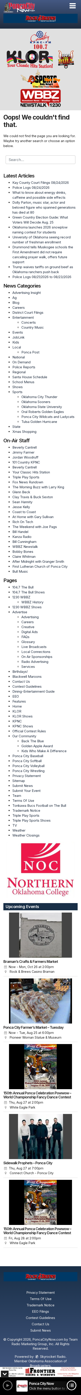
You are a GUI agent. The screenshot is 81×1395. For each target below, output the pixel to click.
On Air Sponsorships (36, 657)
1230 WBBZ (21, 597)
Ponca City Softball (27, 761)
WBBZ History (32, 602)
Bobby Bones (22, 551)
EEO (15, 696)
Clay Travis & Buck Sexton (32, 497)
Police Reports (23, 367)
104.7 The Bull (23, 587)
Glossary (28, 642)
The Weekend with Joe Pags (34, 527)
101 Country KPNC (26, 462)
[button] (73, 5)
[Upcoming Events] (40, 935)
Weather (18, 830)
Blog (15, 302)
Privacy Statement (26, 776)
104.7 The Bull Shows (28, 592)
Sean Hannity (22, 502)
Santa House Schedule (29, 377)
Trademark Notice (26, 810)
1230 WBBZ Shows (27, 607)
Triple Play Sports (25, 477)
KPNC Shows (22, 726)
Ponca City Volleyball (28, 766)
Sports (17, 392)
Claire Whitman (24, 556)
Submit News (22, 786)
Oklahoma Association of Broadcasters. (47, 1363)
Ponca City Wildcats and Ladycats (47, 417)
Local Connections (35, 652)
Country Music (32, 327)
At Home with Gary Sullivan (33, 517)
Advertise (19, 612)
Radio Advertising (34, 661)
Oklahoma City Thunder (39, 397)
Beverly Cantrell (24, 447)
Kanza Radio (22, 537)
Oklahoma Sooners (35, 402)
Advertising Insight (26, 293)
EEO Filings (40, 1311)
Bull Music (20, 571)
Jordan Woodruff (25, 457)
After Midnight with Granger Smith (38, 561)
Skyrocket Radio (52, 1356)
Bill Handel (20, 532)
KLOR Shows (22, 716)
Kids (15, 342)
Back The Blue (32, 741)
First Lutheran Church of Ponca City (40, 566)
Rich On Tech (22, 522)
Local (16, 347)
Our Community (24, 736)
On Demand (21, 362)
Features (19, 701)
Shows (17, 387)
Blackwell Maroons (27, 676)
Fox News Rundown (27, 482)
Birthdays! (20, 671)
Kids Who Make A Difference (44, 751)
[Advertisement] (40, 18)
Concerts (28, 322)
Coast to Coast (24, 512)
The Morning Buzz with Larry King (38, 487)
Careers (18, 307)
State (16, 426)
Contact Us (21, 681)
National (18, 357)
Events (17, 332)
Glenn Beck (21, 492)
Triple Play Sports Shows (31, 820)
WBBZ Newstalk (25, 546)
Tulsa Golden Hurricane (39, 422)
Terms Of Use (23, 800)
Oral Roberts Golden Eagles (42, 412)
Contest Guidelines (27, 686)
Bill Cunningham (24, 542)
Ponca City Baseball (27, 756)
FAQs (25, 637)
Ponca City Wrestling (28, 771)
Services (28, 666)
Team (16, 795)
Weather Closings (26, 835)
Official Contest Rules (29, 731)
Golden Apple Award (37, 746)
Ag (14, 297)
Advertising (30, 617)
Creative (27, 627)
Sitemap (18, 781)
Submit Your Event (26, 791)
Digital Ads (29, 632)
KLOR (16, 711)
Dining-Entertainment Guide (33, 691)
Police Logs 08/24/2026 (31, 187)
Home (17, 706)
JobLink (18, 337)
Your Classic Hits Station (31, 472)
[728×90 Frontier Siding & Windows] (40, 1372)
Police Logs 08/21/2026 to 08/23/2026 (41, 277)
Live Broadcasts (34, 647)
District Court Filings (27, 312)
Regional (19, 372)
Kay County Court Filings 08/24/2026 (40, 182)
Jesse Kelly (21, 507)
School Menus (23, 382)
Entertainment (23, 317)
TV (14, 825)
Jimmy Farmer (23, 452)
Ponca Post (30, 352)
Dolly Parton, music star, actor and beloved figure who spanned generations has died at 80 (44, 207)
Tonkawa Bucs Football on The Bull (39, 805)
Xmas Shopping (24, 431)
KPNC (17, 721)
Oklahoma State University (41, 407)
